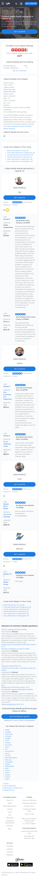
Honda (7, 743)
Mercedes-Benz (11, 758)
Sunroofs (10, 666)
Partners (10, 826)
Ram (7, 768)
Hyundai (8, 745)
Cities (10, 812)
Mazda (3, 644)
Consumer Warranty (29, 800)
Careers (9, 809)
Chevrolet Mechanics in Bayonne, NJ (21, 153)
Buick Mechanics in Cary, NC (18, 150)
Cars (9, 815)
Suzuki (7, 775)
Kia (6, 749)
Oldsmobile (9, 766)
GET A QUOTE (31, 3)
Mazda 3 (6, 219)
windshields (11, 704)
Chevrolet (9, 734)
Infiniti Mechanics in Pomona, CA (19, 157)
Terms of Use (29, 814)
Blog (9, 829)
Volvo (7, 779)
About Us (10, 800)
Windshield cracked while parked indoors (17, 689)
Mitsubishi (9, 762)
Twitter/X (10, 852)
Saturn (7, 770)
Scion (7, 773)
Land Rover (9, 751)
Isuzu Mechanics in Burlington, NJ (20, 161)
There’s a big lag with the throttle (14, 629)
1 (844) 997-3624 (9, 92)
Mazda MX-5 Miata (6, 506)
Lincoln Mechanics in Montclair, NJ (20, 155)
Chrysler (8, 736)
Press (10, 803)
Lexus (7, 753)
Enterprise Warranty (29, 803)
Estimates (9, 818)
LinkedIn (10, 849)
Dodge (7, 738)
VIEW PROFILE (19, 188)
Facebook (9, 846)
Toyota (7, 777)
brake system (31, 644)
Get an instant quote (19, 716)
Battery (6, 321)
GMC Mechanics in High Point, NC (20, 159)
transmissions (17, 644)
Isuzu (7, 747)
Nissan (7, 764)
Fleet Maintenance (9, 806)
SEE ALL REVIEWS (20, 71)
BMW (7, 730)
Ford (7, 740)
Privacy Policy (29, 806)
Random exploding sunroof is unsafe (15, 649)
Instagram (9, 855)
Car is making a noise (7, 444)
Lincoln (8, 755)
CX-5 (3, 647)
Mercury (8, 760)
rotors (9, 644)
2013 (24, 644)
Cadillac (8, 732)
